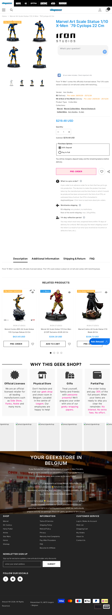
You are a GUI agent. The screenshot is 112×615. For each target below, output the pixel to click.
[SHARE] (107, 171)
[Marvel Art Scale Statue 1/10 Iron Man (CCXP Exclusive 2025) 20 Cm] (56, 306)
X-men (81, 112)
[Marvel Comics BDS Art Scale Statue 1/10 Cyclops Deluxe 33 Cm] (19, 306)
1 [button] (50, 353)
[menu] (3, 10)
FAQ (92, 258)
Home (4, 16)
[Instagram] (12, 579)
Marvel (60, 109)
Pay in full (66, 152)
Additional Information (45, 258)
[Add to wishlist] (101, 171)
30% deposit (67, 148)
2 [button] (54, 353)
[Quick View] (32, 292)
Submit (51, 564)
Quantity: (59, 127)
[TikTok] (20, 579)
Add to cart (53, 344)
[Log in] (99, 9)
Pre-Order (76, 171)
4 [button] (61, 353)
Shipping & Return (74, 258)
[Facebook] (5, 579)
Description (20, 258)
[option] (14, 44)
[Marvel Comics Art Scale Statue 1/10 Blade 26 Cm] (93, 306)
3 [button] (58, 353)
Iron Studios (68, 92)
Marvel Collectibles (72, 109)
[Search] (11, 10)
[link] (14, 392)
